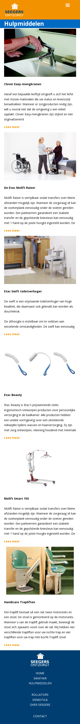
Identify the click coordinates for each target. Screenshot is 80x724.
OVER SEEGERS (40, 705)
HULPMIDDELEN (40, 683)
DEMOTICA (40, 700)
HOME (40, 673)
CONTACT (40, 716)
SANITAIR (40, 678)
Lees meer (12, 127)
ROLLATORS (40, 695)
